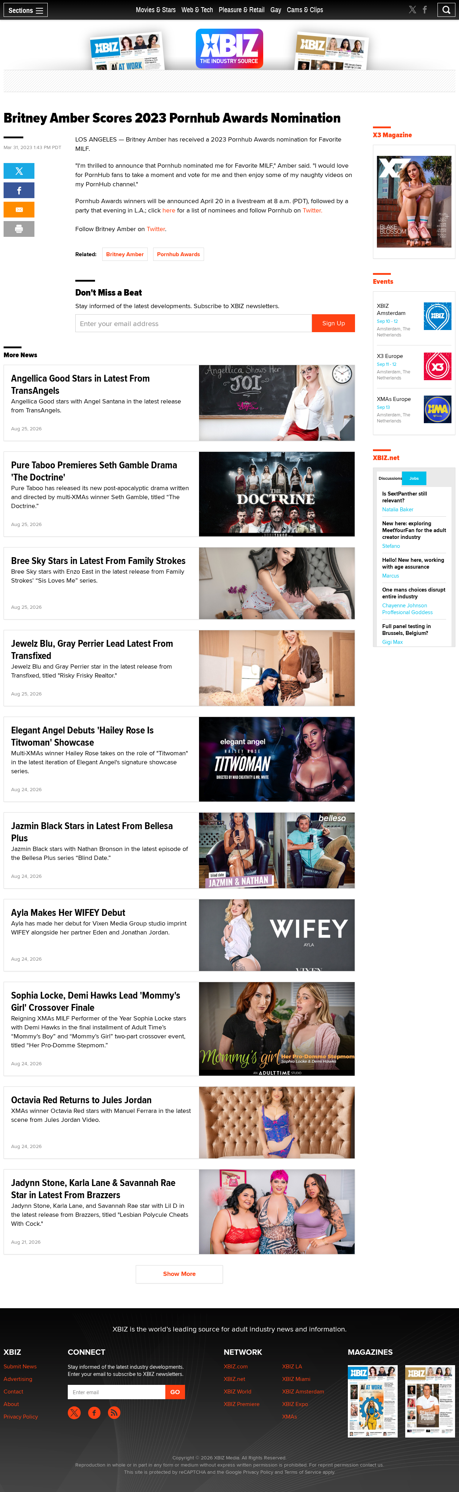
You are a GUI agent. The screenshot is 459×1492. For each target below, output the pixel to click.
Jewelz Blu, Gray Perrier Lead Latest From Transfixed (92, 649)
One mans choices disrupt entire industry (413, 593)
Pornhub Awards (178, 254)
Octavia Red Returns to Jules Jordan (81, 1099)
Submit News (20, 1366)
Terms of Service (302, 1472)
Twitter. (312, 210)
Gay (275, 9)
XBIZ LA (292, 1366)
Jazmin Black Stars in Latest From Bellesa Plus (92, 831)
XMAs (289, 1416)
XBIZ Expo (295, 1404)
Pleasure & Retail (242, 9)
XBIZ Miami (296, 1379)
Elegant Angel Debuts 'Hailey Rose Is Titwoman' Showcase (82, 736)
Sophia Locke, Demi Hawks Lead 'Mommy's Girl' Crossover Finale (95, 1001)
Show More (179, 1273)
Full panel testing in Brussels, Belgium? (406, 629)
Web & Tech (197, 9)
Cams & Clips (305, 9)
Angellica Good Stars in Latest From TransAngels (80, 384)
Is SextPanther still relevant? (404, 497)
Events (383, 281)
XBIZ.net (386, 458)
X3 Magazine (392, 135)
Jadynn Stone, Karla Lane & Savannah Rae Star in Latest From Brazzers (93, 1188)
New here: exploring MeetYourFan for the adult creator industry (414, 530)
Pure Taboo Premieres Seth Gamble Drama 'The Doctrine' (94, 471)
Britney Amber (125, 254)
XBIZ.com (236, 1366)
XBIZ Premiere (242, 1404)
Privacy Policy (21, 1416)
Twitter (156, 228)
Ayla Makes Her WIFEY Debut (68, 912)
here (168, 210)
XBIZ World (237, 1391)
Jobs (414, 478)
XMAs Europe (394, 399)
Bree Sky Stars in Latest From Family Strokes (98, 560)
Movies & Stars (156, 9)
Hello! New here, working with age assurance (413, 563)
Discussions (390, 478)
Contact (13, 1391)
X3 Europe (390, 356)
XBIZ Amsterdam (391, 309)
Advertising (18, 1379)
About (11, 1404)
